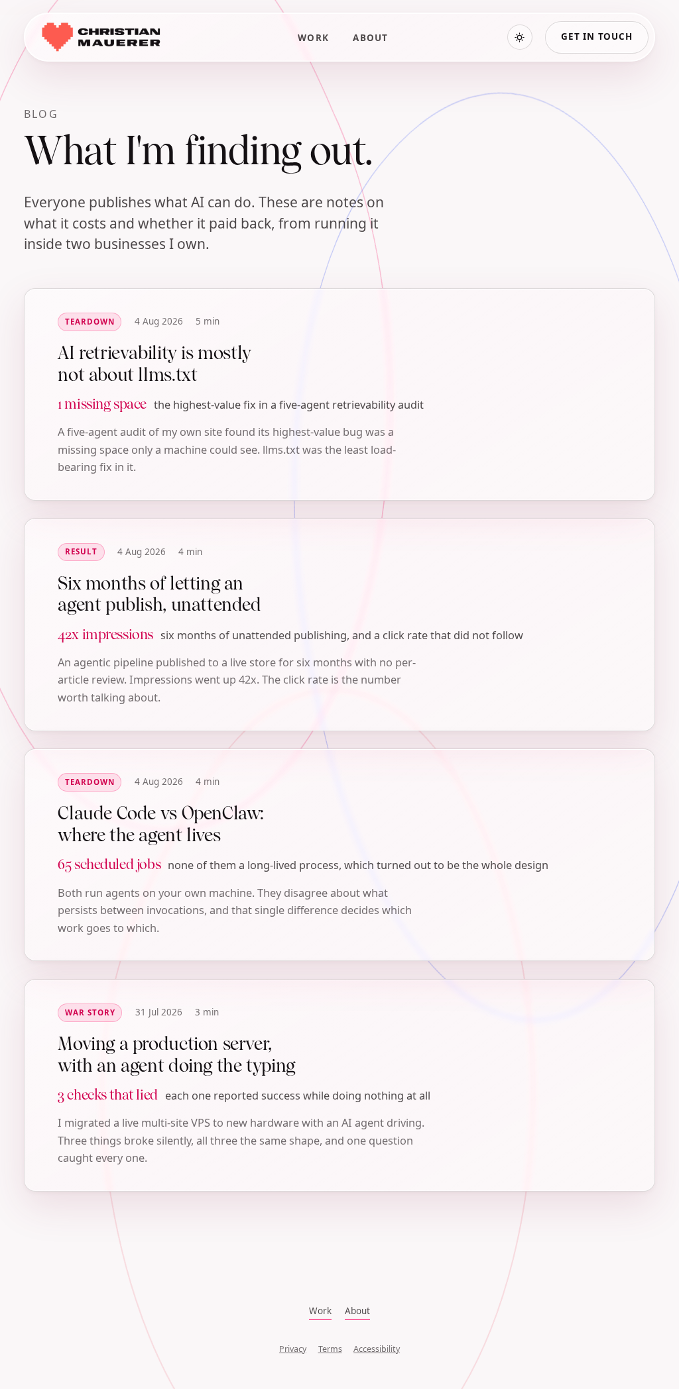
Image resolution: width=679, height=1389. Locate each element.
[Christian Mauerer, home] (100, 37)
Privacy (292, 1349)
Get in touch (597, 36)
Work (313, 38)
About (370, 38)
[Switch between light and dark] (519, 37)
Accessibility (376, 1349)
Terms (330, 1349)
